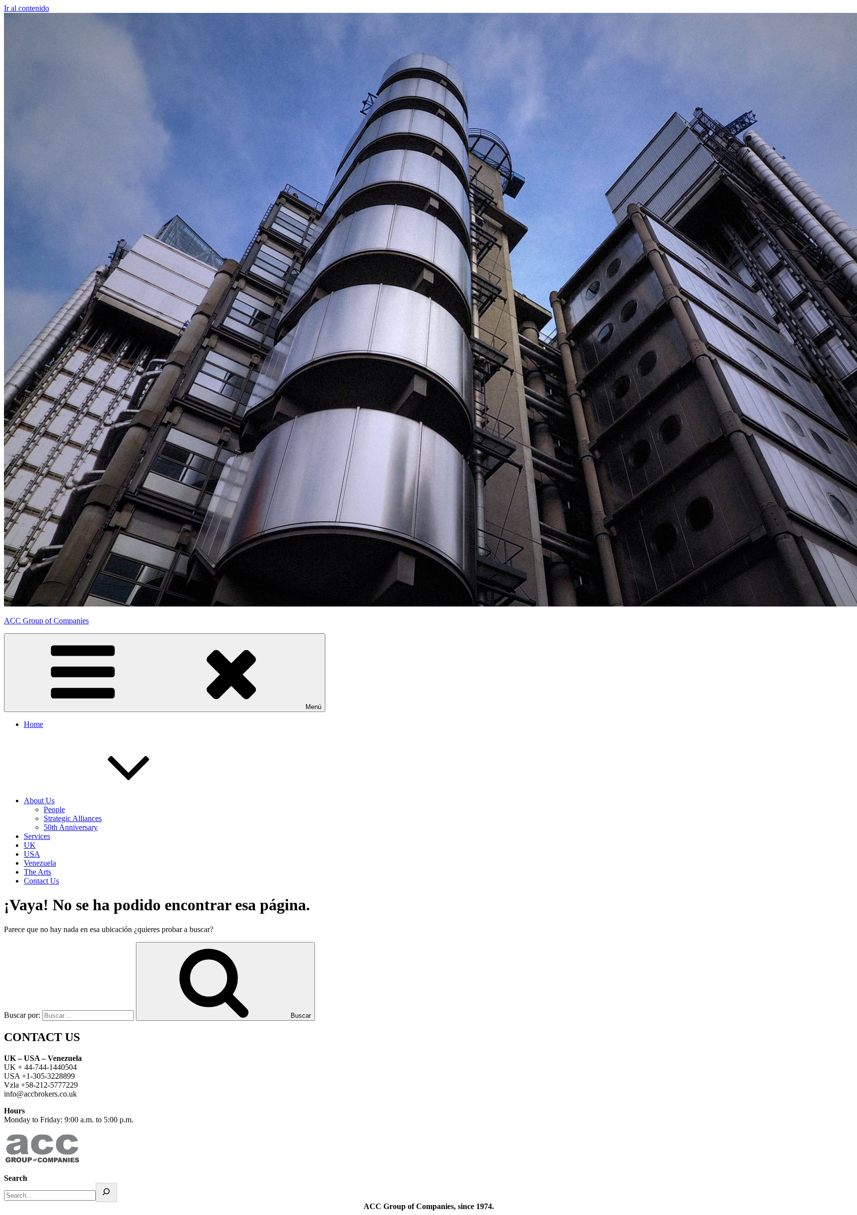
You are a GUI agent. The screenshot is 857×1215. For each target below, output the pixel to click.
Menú (313, 707)
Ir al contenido (26, 8)
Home (33, 724)
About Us (39, 800)
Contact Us (41, 881)
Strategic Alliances (73, 818)
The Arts (37, 872)
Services (37, 836)
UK (30, 845)
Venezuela (40, 863)
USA (32, 854)
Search (15, 1178)
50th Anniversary (71, 827)
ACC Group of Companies (46, 620)
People (54, 809)
